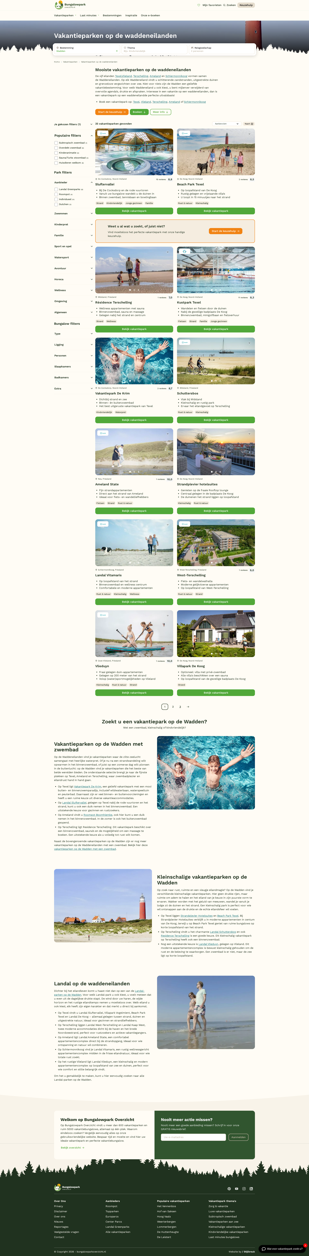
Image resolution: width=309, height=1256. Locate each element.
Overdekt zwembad (71, 147)
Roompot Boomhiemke (98, 814)
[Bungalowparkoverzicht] (70, 4)
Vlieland (127, 76)
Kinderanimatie (69, 152)
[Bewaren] (168, 134)
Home (57, 62)
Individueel (66, 199)
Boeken (137, 111)
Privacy (58, 1206)
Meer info (159, 111)
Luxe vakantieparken (222, 1211)
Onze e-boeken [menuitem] (150, 15)
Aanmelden (238, 1137)
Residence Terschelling (175, 935)
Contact (59, 1237)
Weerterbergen (166, 1221)
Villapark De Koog (191, 666)
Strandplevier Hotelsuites (197, 915)
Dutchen (65, 204)
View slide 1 (130, 172)
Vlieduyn (102, 666)
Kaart (247, 124)
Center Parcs (114, 1221)
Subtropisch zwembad (73, 142)
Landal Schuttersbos (223, 931)
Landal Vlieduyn (208, 944)
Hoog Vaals (164, 1216)
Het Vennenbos (166, 1206)
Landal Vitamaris (108, 575)
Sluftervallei (104, 184)
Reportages (61, 1226)
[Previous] (99, 157)
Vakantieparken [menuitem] (64, 15)
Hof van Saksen (166, 1211)
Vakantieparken (70, 62)
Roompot (65, 194)
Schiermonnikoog (176, 76)
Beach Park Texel (190, 184)
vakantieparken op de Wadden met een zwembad (85, 848)
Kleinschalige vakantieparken (227, 1226)
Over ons (59, 1216)
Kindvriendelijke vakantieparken (228, 1231)
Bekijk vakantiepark (134, 210)
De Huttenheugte (168, 1231)
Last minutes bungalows (224, 1237)
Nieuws (58, 1221)
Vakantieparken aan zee (223, 1221)
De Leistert (164, 1237)
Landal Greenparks (71, 189)
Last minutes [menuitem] (88, 15)
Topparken (112, 1211)
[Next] (168, 157)
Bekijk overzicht (71, 1147)
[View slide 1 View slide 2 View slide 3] (134, 152)
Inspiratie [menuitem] (131, 15)
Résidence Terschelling (113, 302)
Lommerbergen (166, 1226)
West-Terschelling (191, 575)
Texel (118, 76)
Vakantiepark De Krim (112, 393)
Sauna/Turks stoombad (73, 157)
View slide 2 (134, 172)
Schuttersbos (187, 393)
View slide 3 (138, 172)
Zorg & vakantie (218, 1206)
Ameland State (107, 484)
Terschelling (140, 76)
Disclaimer (60, 1211)
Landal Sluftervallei (74, 802)
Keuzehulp (246, 5)
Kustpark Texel (189, 302)
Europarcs (112, 1216)
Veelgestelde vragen (66, 1231)
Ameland (155, 76)
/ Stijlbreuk (248, 1251)
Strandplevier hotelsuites (197, 484)
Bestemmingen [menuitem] (112, 15)
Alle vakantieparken (118, 1231)
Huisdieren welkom (71, 162)
